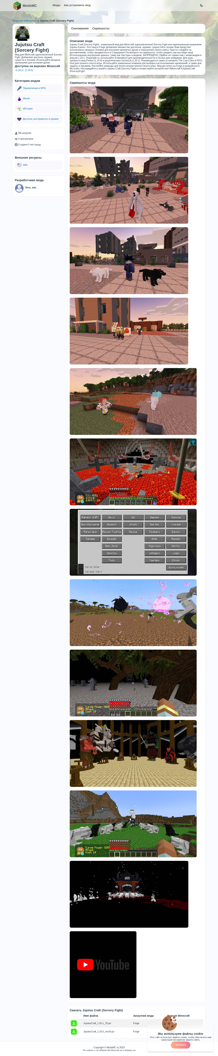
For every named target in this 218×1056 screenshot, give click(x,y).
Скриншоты (100, 28)
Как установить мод (77, 5)
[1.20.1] (19, 70)
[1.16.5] (29, 70)
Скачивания (80, 28)
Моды (56, 5)
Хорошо (180, 1045)
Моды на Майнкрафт (25, 20)
